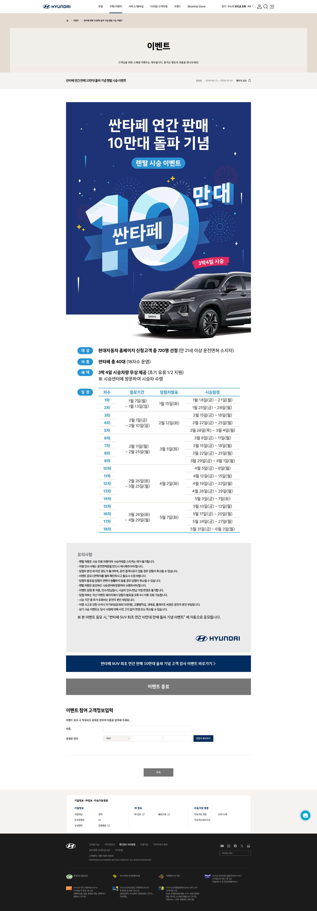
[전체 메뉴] (272, 6)
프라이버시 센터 (160, 844)
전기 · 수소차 (234, 6)
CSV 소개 (222, 814)
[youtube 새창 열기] (222, 846)
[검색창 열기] (266, 6)
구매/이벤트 (115, 6)
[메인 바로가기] (56, 6)
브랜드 (177, 6)
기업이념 (78, 814)
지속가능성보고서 (202, 820)
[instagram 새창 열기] (228, 846)
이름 (68, 728)
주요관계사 (79, 820)
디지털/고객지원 (159, 6)
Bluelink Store (197, 6)
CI (99, 820)
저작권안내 (109, 844)
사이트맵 (118, 850)
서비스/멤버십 (136, 6)
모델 (100, 6)
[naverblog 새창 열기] (248, 846)
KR (249, 6)
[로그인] (259, 6)
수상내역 (78, 825)
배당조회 (162, 814)
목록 (158, 772)
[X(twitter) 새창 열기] (241, 846)
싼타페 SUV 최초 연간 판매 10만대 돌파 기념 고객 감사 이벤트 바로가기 (156, 664)
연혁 (100, 814)
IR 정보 (137, 814)
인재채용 (102, 825)
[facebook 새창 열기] (235, 846)
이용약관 (144, 844)
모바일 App (94, 844)
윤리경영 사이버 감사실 (99, 850)
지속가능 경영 (200, 814)
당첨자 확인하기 (203, 738)
